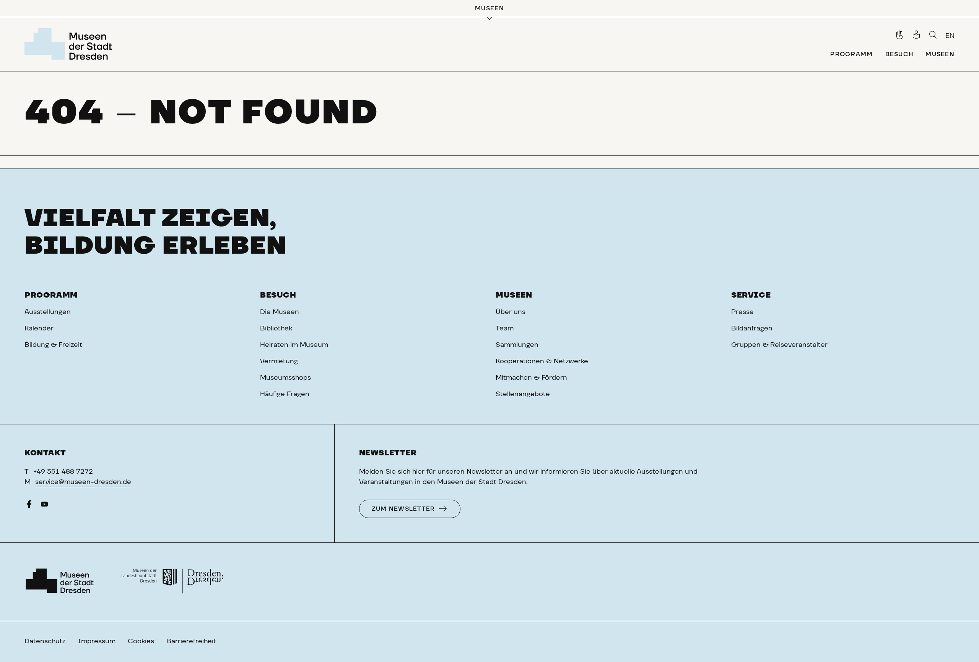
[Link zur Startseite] (70, 44)
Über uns (510, 312)
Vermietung (279, 361)
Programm (51, 295)
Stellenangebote (523, 394)
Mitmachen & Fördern (531, 377)
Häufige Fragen (284, 394)
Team (505, 328)
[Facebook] (29, 506)
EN (950, 35)
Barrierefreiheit (191, 641)
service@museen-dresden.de (83, 482)
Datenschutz (44, 641)
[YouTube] (44, 506)
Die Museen (279, 312)
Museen (514, 295)
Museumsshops (285, 377)
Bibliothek (276, 328)
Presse (742, 312)
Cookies (141, 641)
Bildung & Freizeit (53, 345)
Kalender (39, 328)
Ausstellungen (47, 312)
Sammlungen (517, 345)
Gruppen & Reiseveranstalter (779, 345)
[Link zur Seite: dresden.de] (172, 581)
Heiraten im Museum (294, 345)
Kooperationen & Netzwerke (542, 361)
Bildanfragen (751, 328)
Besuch (278, 295)
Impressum (96, 641)
